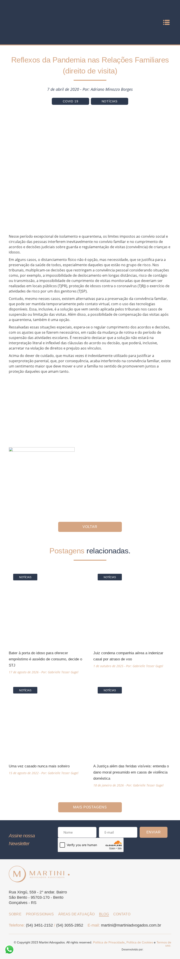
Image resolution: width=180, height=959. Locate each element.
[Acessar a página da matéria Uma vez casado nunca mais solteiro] (48, 729)
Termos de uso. (164, 944)
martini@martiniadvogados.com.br (131, 925)
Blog (104, 914)
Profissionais (40, 914)
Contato (121, 914)
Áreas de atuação (76, 914)
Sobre (15, 914)
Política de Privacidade (109, 942)
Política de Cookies (139, 942)
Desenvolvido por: (133, 949)
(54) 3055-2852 (69, 925)
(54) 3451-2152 (39, 925)
